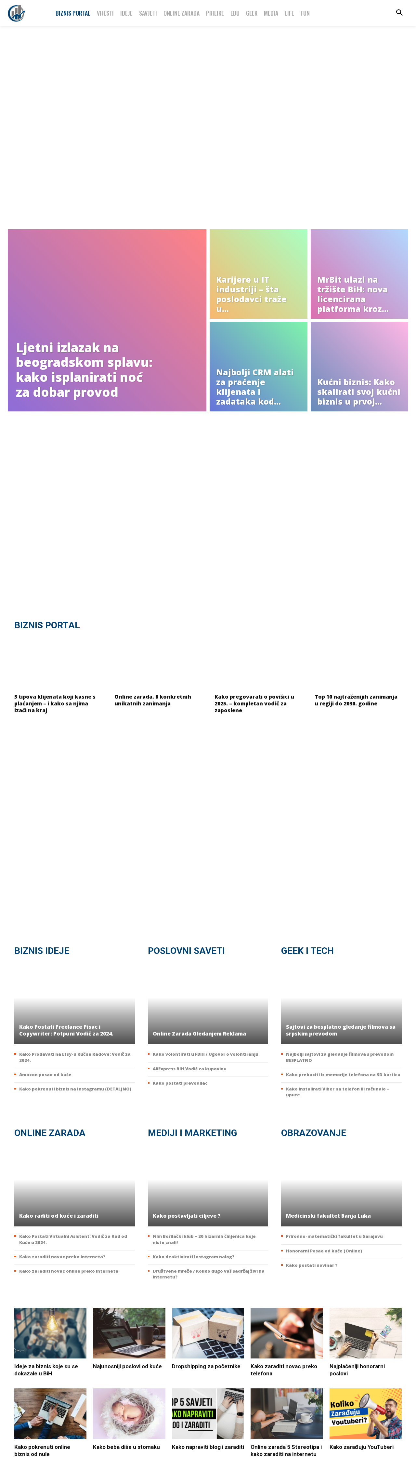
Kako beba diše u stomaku (126, 1447)
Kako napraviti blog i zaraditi (208, 1447)
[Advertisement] (208, 130)
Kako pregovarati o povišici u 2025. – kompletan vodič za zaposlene (254, 703)
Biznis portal (47, 625)
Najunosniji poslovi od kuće (127, 1366)
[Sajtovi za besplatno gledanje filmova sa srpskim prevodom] (341, 1003)
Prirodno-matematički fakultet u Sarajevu (334, 1236)
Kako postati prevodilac (180, 1083)
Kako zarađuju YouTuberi (362, 1447)
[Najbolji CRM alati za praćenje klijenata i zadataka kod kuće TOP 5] (258, 366)
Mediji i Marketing (192, 1133)
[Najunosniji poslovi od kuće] (129, 1333)
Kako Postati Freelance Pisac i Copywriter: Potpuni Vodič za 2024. (66, 1030)
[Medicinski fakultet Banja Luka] (341, 1185)
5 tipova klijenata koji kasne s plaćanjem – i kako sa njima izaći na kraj (55, 703)
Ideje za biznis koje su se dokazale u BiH (46, 1370)
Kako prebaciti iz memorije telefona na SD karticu (343, 1074)
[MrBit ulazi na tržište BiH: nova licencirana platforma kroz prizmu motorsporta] (360, 274)
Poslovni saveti (186, 951)
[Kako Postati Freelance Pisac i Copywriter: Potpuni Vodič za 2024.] (74, 1003)
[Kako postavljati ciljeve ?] (208, 1185)
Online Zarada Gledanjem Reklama (199, 1033)
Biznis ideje (41, 951)
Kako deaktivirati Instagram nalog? (193, 1257)
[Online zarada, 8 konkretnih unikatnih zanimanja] (158, 663)
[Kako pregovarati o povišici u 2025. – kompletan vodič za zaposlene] (258, 663)
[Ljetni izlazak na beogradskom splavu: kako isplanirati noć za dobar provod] (107, 320)
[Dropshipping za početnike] (208, 1333)
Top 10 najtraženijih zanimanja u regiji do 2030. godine (356, 700)
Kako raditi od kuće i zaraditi (58, 1215)
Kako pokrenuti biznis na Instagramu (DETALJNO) (75, 1089)
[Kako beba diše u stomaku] (129, 1413)
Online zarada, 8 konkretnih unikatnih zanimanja (152, 700)
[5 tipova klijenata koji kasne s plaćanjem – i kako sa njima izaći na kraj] (57, 663)
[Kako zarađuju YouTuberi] (366, 1413)
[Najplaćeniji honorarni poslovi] (366, 1333)
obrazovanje (313, 1133)
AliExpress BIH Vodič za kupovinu (190, 1069)
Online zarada (49, 1133)
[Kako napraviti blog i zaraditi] (208, 1413)
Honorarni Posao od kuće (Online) (324, 1251)
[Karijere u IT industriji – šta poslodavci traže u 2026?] (258, 274)
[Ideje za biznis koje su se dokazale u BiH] (50, 1333)
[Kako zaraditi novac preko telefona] (287, 1333)
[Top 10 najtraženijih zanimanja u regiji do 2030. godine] (358, 663)
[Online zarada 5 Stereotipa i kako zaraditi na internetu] (287, 1413)
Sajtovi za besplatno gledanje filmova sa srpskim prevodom (341, 1030)
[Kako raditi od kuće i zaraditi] (74, 1185)
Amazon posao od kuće (45, 1074)
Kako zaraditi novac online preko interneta (68, 1271)
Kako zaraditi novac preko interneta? (62, 1257)
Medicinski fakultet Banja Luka (328, 1215)
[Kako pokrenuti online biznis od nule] (50, 1413)
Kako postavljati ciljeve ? (187, 1215)
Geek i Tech (307, 951)
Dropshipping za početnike (206, 1366)
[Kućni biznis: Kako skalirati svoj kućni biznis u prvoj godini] (360, 366)
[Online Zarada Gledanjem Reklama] (208, 1003)
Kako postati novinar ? (311, 1265)
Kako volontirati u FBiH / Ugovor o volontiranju (205, 1054)
